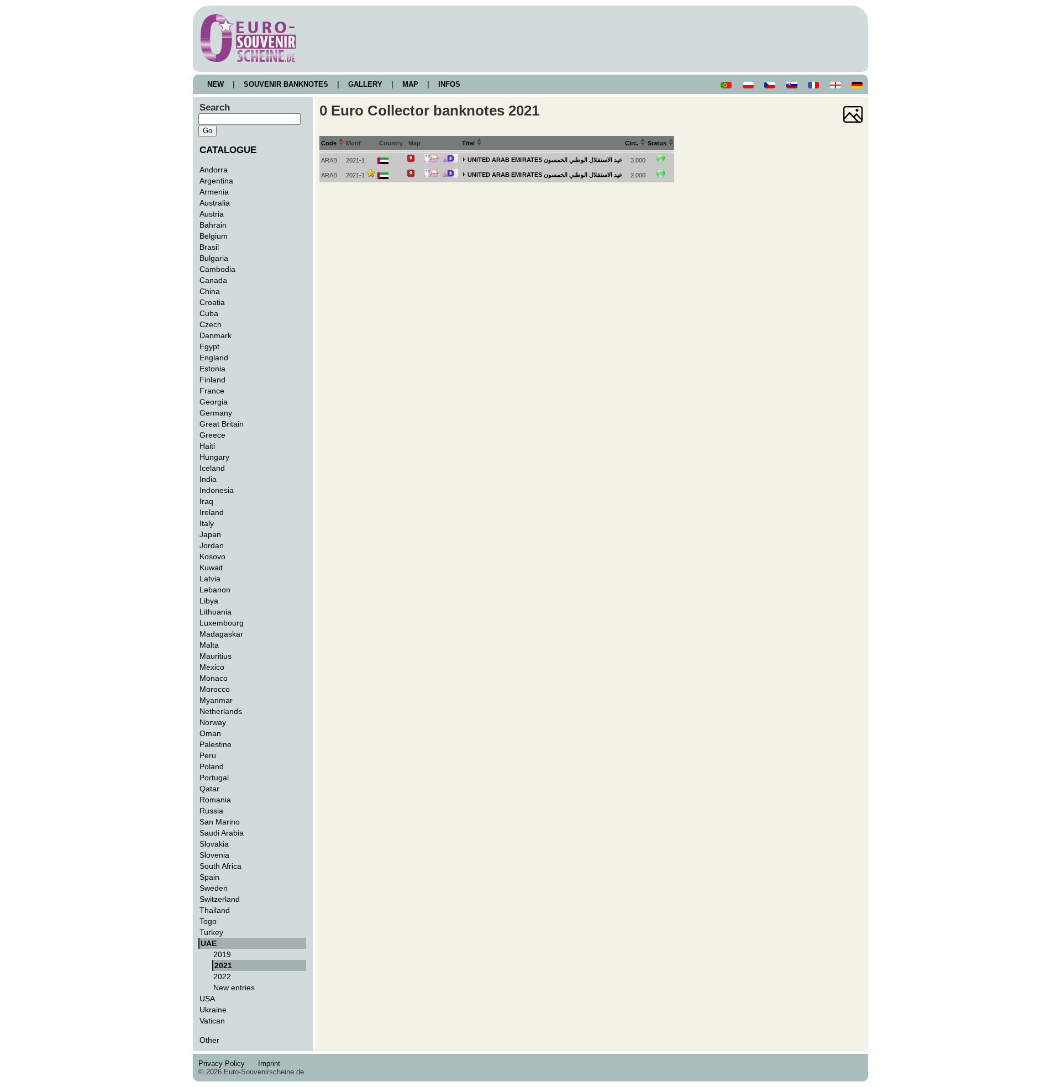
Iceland (212, 468)
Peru (207, 755)
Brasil (209, 247)
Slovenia (214, 854)
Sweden (213, 888)
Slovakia (214, 843)
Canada (213, 280)
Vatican (212, 1020)
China (209, 291)
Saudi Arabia (221, 832)
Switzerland (219, 899)
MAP (410, 84)
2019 (222, 954)
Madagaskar (221, 633)
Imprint (271, 1063)
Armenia (214, 191)
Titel (469, 143)
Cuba (208, 313)
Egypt (209, 346)
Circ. (632, 143)
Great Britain (221, 423)
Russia (211, 810)
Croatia (212, 302)
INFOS (449, 84)
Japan (210, 534)
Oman (210, 733)
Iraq (206, 501)
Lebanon (214, 589)
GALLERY (365, 84)
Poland (211, 766)
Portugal (214, 777)
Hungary (214, 457)
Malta (209, 644)
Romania (215, 799)
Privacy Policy (224, 1063)
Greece (212, 434)
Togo (208, 921)
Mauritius (215, 656)
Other (209, 1040)
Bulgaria (213, 258)
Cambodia (217, 269)
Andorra (213, 169)
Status (658, 143)
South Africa (220, 866)
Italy (206, 523)
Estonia (212, 368)
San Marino (219, 821)
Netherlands (220, 711)
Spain (209, 877)
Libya (208, 600)
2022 (222, 976)
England (213, 357)
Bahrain (213, 224)
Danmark (215, 335)
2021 (223, 965)
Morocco (214, 689)
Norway (212, 722)
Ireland (211, 512)
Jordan (211, 545)
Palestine (215, 744)
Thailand (214, 910)
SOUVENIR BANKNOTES (286, 84)
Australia (214, 202)
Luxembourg (221, 622)
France (211, 390)
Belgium (213, 236)
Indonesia (216, 490)
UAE (209, 943)
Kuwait (211, 567)
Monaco (213, 678)
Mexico (211, 667)
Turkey (211, 932)
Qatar (209, 788)
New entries (234, 987)
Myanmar (216, 700)
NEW (215, 84)
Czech (210, 324)
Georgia (213, 401)
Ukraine (213, 1009)
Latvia (209, 578)
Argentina (216, 180)
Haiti (207, 446)
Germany (215, 412)
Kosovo (212, 556)
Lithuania (215, 611)
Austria (211, 213)
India (208, 479)
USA (207, 998)
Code (329, 143)
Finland (212, 379)
